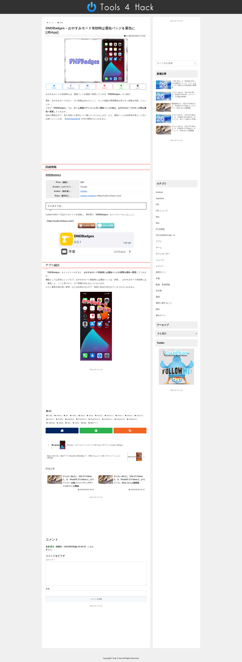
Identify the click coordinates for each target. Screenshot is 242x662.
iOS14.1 (120, 415)
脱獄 (49, 411)
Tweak (77, 423)
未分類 (159, 291)
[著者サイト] (62, 430)
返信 (91, 547)
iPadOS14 (70, 419)
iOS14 (91, 415)
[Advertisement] (96, 141)
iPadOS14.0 (82, 419)
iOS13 (82, 415)
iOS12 (74, 415)
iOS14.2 (129, 415)
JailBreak (51, 423)
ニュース (160, 260)
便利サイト (161, 272)
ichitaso (83, 191)
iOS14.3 (51, 419)
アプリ (159, 241)
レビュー (160, 266)
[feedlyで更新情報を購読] (96, 430)
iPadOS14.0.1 (95, 419)
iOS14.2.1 (140, 415)
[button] (195, 63)
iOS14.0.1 (110, 415)
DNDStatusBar (72, 119)
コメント (50, 560)
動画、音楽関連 (163, 284)
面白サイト (161, 315)
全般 (158, 278)
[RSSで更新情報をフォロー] (130, 430)
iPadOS (60, 419)
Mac (158, 217)
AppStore (160, 198)
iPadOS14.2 (120, 419)
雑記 (158, 309)
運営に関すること (164, 303)
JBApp (61, 423)
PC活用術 (160, 229)
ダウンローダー (163, 254)
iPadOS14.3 (133, 419)
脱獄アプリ (94, 423)
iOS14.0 (100, 415)
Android (159, 192)
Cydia (50, 415)
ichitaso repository (88, 196)
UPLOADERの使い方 (165, 235)
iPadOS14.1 (108, 419)
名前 (48, 589)
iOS (67, 415)
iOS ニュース (162, 211)
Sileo (69, 423)
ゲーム (159, 248)
